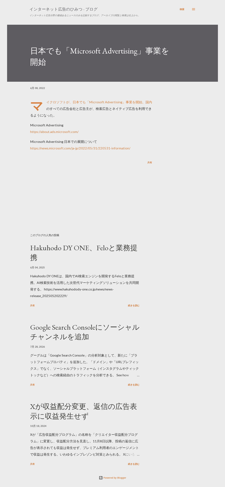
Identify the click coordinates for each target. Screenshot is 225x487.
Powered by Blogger (114, 477)
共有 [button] (149, 162)
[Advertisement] (85, 192)
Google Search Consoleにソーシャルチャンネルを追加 (85, 332)
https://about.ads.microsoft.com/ (54, 132)
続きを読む (134, 305)
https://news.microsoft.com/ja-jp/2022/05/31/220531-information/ (80, 148)
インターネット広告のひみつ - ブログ (63, 9)
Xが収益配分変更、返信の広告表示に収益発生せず (83, 411)
